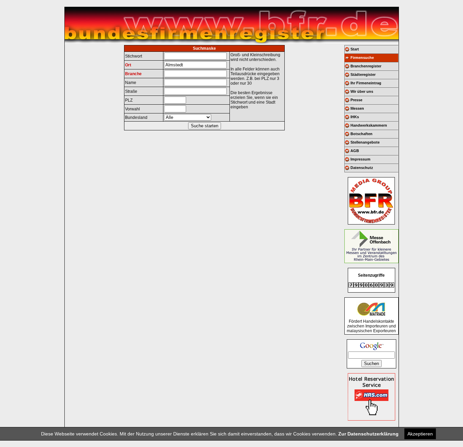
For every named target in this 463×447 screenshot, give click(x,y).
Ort (128, 65)
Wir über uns (361, 91)
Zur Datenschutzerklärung (368, 434)
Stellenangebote (365, 142)
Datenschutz (361, 168)
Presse (356, 100)
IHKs (354, 117)
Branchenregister (365, 66)
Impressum (360, 159)
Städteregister (363, 74)
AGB (354, 151)
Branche (133, 73)
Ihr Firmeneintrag (365, 83)
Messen (357, 108)
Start (354, 49)
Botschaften (361, 134)
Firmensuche (362, 58)
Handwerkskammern (368, 125)
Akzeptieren (420, 434)
